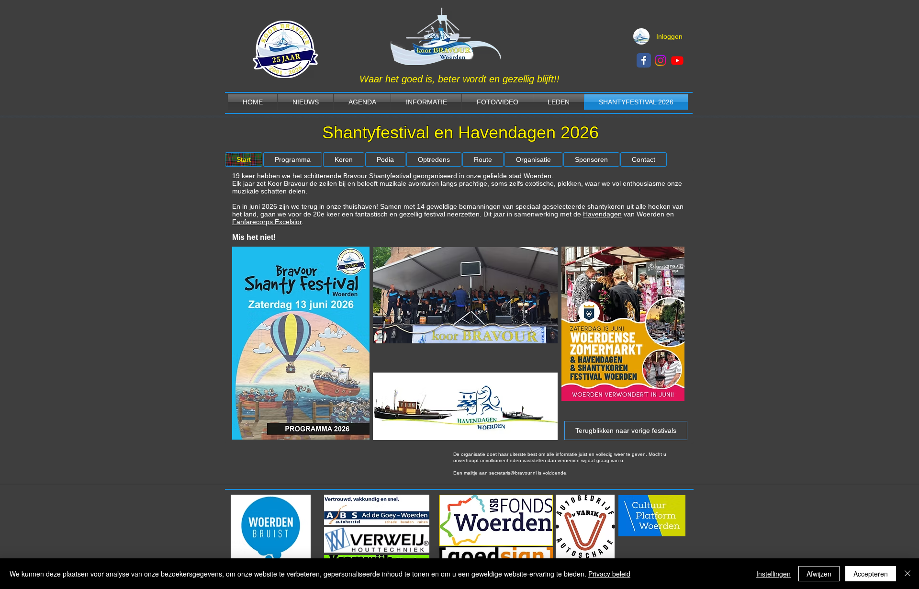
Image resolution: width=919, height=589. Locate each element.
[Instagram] (660, 60)
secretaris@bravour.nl (513, 473)
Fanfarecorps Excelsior (267, 222)
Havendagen (602, 214)
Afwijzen (819, 573)
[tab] (243, 159)
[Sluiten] (907, 573)
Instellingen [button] (773, 573)
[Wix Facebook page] (644, 60)
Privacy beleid (609, 573)
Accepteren (870, 573)
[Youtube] (677, 60)
